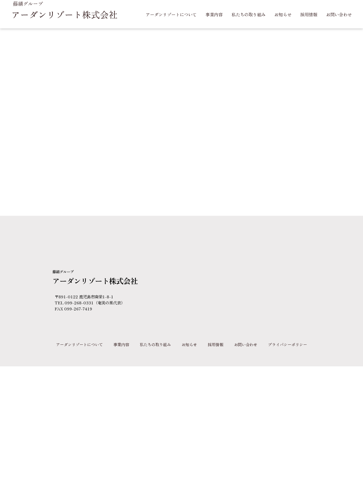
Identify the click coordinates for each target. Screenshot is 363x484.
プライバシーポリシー (287, 344)
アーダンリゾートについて (79, 344)
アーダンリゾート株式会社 (64, 14)
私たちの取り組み (155, 344)
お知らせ (189, 344)
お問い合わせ (245, 344)
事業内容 (121, 344)
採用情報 (215, 344)
